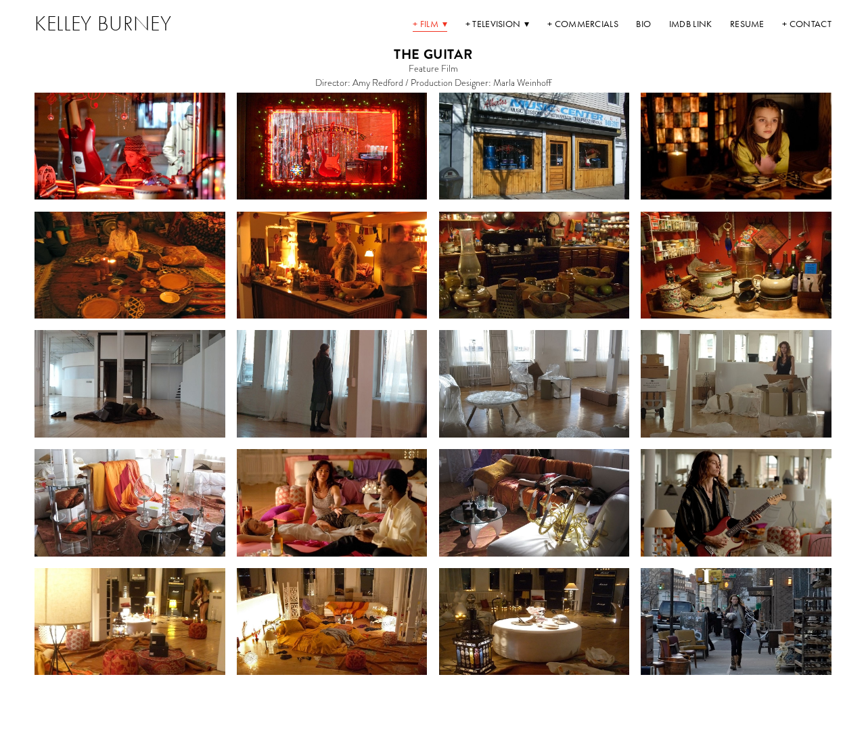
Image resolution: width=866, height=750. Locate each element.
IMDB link (690, 24)
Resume (747, 24)
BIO (643, 24)
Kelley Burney (103, 23)
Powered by (433, 707)
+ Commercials (582, 24)
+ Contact (806, 24)
